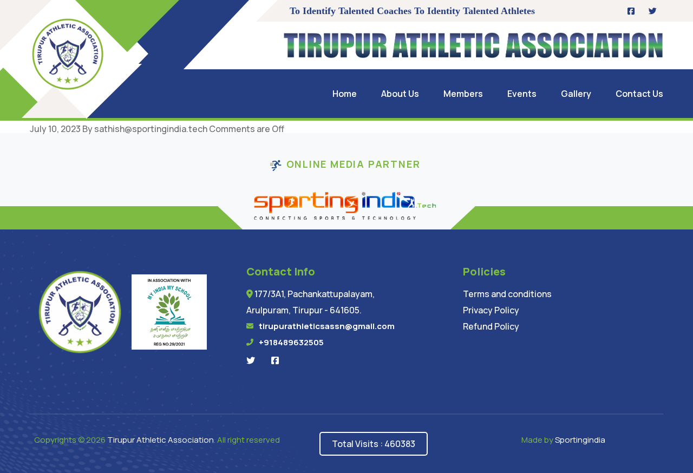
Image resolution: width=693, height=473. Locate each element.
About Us (400, 94)
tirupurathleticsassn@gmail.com (327, 326)
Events (522, 94)
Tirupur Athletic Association (160, 439)
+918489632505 (291, 342)
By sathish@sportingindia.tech (144, 129)
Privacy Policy (491, 310)
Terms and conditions (507, 294)
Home (344, 94)
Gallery (576, 94)
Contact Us (639, 94)
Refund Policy (491, 326)
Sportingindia (580, 439)
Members (463, 94)
